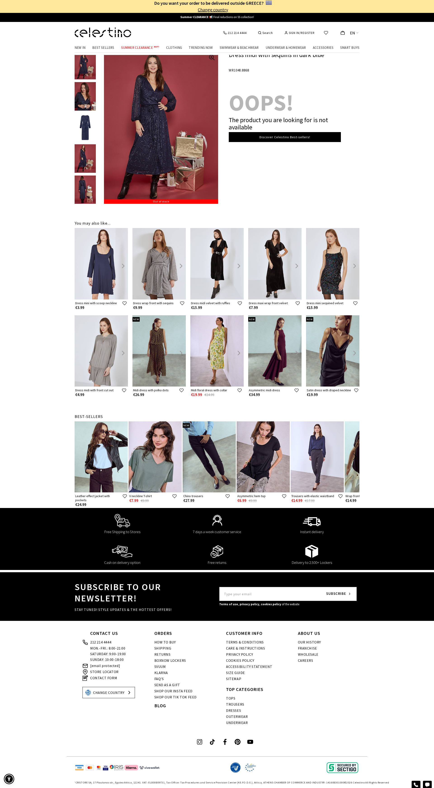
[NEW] (159, 385)
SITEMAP (233, 678)
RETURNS (162, 654)
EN (352, 33)
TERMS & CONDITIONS (245, 642)
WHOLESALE (308, 654)
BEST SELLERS (103, 47)
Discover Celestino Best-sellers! (284, 137)
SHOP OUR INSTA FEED (173, 691)
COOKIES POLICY (240, 660)
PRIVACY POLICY (239, 654)
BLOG (160, 705)
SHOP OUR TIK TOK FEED (175, 697)
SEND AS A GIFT (167, 685)
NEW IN (80, 47)
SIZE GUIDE (235, 672)
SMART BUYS (349, 47)
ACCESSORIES (323, 47)
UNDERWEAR (237, 722)
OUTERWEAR (237, 716)
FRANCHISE (307, 648)
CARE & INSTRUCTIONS (245, 648)
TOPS (230, 698)
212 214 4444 (100, 642)
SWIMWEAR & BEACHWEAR (239, 47)
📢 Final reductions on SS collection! (217, 17)
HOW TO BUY (165, 642)
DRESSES (233, 710)
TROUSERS (235, 704)
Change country (213, 9)
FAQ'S (159, 678)
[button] (9, 778)
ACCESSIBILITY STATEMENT (249, 666)
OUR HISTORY (309, 642)
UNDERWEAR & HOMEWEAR (286, 47)
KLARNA (161, 672)
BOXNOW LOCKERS (170, 660)
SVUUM (160, 666)
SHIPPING (162, 648)
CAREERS (305, 660)
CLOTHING (174, 47)
